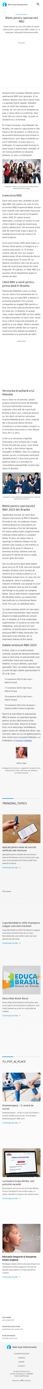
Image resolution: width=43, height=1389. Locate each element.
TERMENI (21, 1358)
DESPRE (21, 1362)
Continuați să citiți (10, 867)
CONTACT (21, 1366)
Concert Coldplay (23, 740)
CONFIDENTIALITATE (21, 1354)
